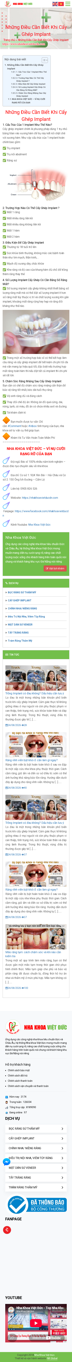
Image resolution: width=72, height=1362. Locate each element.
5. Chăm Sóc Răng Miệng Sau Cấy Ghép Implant (31, 94)
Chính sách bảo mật (19, 1070)
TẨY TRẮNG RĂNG (18, 632)
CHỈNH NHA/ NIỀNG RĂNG (22, 608)
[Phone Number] (7, 1233)
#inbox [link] (32, 426)
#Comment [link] (14, 426)
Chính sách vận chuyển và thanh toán (28, 1086)
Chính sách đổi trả (17, 1075)
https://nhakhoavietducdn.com (40, 497)
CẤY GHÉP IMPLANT (19, 600)
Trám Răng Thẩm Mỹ (20, 640)
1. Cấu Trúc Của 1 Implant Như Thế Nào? (31, 73)
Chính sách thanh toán (20, 1080)
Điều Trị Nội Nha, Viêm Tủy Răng (26, 616)
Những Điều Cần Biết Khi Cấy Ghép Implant (25, 67)
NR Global (52, 1358)
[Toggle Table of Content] (43, 60)
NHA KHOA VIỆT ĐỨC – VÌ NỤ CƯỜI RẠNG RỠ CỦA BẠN (28, 101)
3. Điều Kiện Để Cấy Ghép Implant (30, 84)
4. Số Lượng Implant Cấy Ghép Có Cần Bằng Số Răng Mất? (31, 88)
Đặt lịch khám (56, 568)
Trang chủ (9, 40)
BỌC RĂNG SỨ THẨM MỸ (22, 592)
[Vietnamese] (61, 3)
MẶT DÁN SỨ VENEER (20, 624)
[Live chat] (6, 1165)
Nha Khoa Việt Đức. (44, 1355)
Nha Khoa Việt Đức (39, 524)
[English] (55, 3)
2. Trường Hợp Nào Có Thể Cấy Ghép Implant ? (30, 79)
